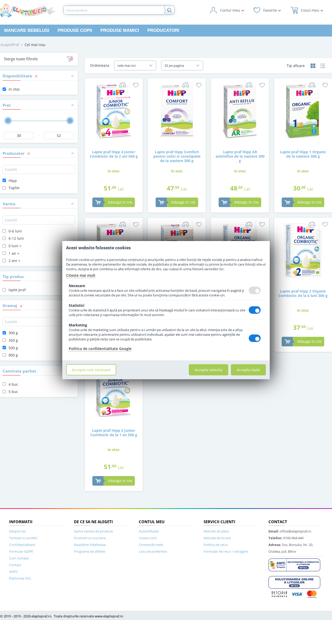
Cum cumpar (19, 558)
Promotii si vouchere (90, 538)
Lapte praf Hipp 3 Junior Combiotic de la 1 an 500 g (113, 432)
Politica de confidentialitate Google (100, 348)
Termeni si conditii (23, 538)
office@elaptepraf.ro (289, 531)
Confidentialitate (22, 544)
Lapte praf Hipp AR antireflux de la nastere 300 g (240, 156)
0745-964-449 (285, 538)
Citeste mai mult (80, 275)
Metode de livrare (217, 538)
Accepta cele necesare (91, 369)
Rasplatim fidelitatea (90, 544)
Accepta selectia (209, 369)
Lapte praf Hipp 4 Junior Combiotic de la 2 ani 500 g (114, 154)
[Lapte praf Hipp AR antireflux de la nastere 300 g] (240, 110)
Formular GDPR (21, 551)
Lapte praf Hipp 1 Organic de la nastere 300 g (303, 154)
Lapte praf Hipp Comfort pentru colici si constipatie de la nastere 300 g (176, 156)
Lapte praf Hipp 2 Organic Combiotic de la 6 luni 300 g (303, 293)
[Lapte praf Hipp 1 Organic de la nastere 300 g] (303, 110)
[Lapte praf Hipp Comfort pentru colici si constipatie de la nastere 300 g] (177, 110)
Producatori (163, 30)
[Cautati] (169, 10)
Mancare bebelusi (26, 30)
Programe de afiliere (89, 551)
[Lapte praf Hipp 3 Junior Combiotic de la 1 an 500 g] (113, 389)
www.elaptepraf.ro (109, 616)
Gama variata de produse (93, 531)
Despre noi (17, 531)
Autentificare (149, 531)
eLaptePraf (10, 44)
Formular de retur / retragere (226, 551)
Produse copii (75, 30)
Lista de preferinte (153, 551)
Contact (15, 565)
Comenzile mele (151, 544)
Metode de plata (216, 531)
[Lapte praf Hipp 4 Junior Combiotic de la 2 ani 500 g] (113, 110)
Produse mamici (119, 30)
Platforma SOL (20, 578)
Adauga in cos (120, 202)
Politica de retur (216, 544)
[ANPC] (294, 564)
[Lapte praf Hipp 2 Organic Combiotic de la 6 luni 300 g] (303, 249)
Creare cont (148, 538)
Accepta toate (248, 369)
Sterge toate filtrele (21, 58)
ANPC (13, 571)
